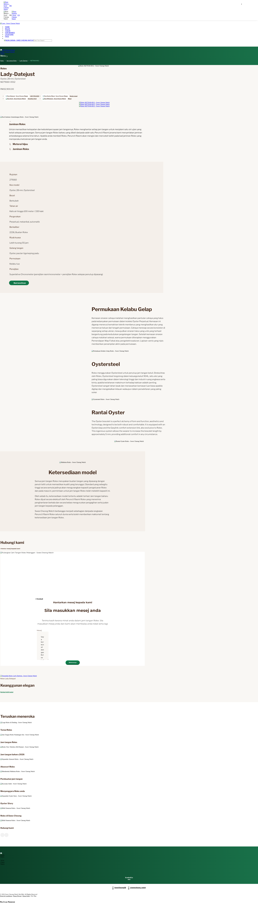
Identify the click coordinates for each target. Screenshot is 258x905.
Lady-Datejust (23, 60)
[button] (8, 15)
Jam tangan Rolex (12, 60)
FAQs (7, 37)
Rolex (2, 60)
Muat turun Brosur (20, 283)
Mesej (39, 630)
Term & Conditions (6, 896)
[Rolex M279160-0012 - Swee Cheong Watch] (94, 102)
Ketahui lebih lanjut (6, 692)
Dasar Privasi (17, 896)
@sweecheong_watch (137, 887)
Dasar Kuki (26, 896)
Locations (9, 35)
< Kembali (39, 599)
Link (34, 722)
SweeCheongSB (119, 887)
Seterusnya (72, 662)
